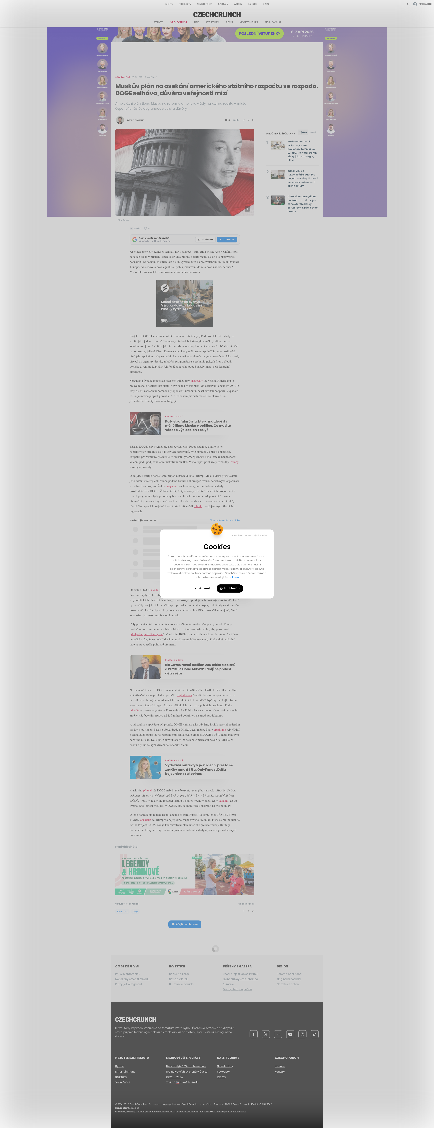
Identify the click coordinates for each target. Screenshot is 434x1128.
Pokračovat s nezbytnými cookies (249, 535)
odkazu (234, 577)
